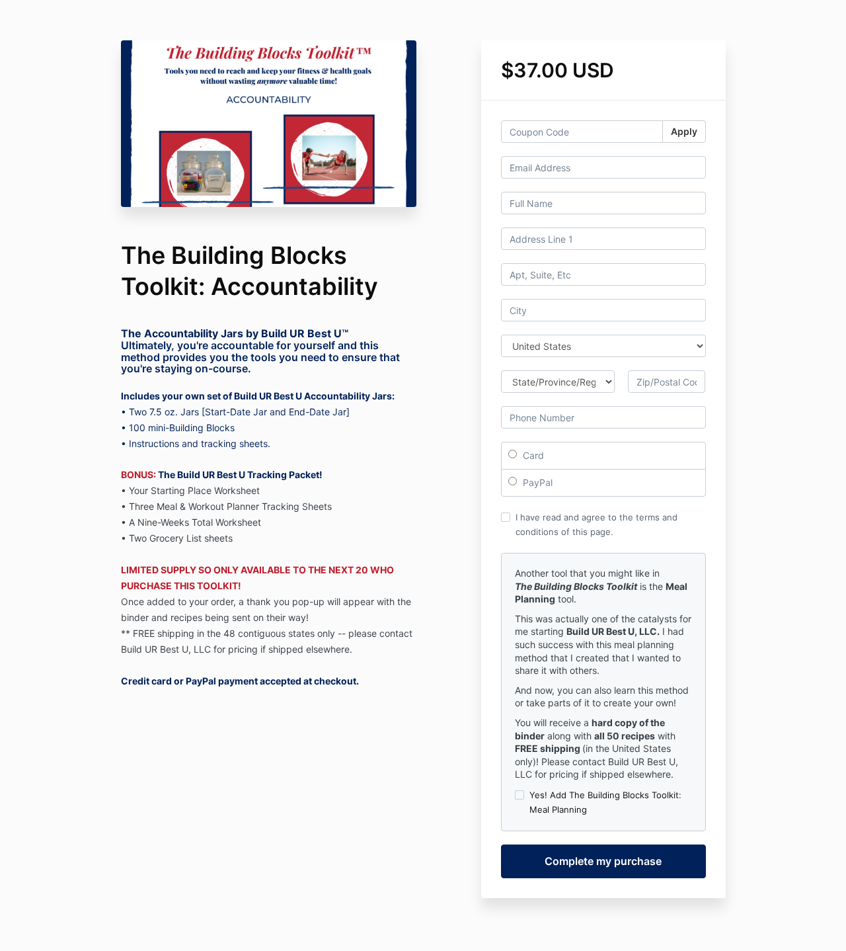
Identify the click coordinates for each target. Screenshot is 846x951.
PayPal (536, 482)
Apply (684, 131)
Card (532, 455)
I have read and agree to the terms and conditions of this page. (596, 524)
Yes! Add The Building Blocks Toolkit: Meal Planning (605, 802)
